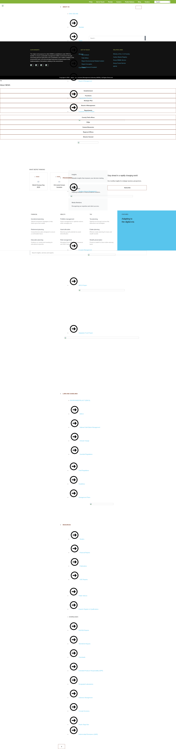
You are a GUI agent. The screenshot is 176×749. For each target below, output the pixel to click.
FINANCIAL (34, 214)
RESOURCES (67, 525)
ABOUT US (66, 7)
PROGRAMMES (67, 178)
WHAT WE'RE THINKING (37, 169)
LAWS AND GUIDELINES (70, 393)
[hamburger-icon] (139, 7)
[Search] (145, 38)
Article (37, 176)
